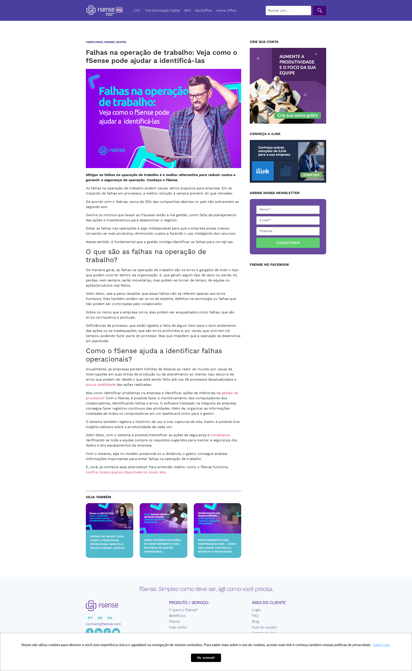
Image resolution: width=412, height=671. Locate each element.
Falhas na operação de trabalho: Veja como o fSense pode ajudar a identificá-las (161, 56)
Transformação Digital (162, 10)
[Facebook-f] (90, 632)
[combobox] (288, 10)
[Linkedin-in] (98, 632)
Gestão (121, 42)
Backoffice (203, 10)
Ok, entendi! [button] (206, 657)
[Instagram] (107, 632)
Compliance (94, 42)
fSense (109, 42)
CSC (137, 10)
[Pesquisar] (319, 10)
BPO (187, 10)
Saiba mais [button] (381, 645)
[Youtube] (116, 632)
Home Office (226, 10)
